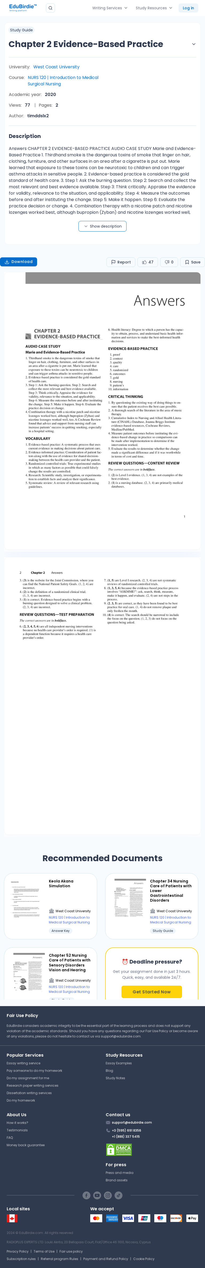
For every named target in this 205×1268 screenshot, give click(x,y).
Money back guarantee (26, 1145)
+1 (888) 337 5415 (126, 1136)
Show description (106, 226)
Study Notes (115, 1078)
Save (195, 262)
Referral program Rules (59, 1259)
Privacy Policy (18, 1251)
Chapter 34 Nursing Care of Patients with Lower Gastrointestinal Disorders (171, 891)
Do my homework (21, 1100)
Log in (188, 8)
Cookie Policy (144, 1259)
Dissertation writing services (29, 1093)
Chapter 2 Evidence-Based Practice (86, 44)
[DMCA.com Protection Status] (152, 1149)
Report (124, 262)
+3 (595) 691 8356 (126, 1130)
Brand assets (117, 1180)
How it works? (17, 1122)
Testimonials (17, 1130)
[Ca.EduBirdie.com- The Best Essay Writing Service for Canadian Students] (12, 1221)
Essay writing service (23, 1063)
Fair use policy (71, 1251)
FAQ (10, 1137)
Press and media (119, 1172)
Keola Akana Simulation (61, 883)
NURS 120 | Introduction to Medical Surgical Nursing (63, 80)
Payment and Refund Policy (105, 1259)
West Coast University (56, 67)
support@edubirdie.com (121, 1036)
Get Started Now (152, 992)
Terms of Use (44, 1251)
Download (22, 261)
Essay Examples (119, 1063)
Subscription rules (21, 1259)
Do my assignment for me (28, 1078)
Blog (109, 1070)
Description (25, 136)
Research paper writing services (32, 1085)
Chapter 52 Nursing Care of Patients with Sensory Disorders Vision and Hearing (69, 962)
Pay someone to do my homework (34, 1070)
